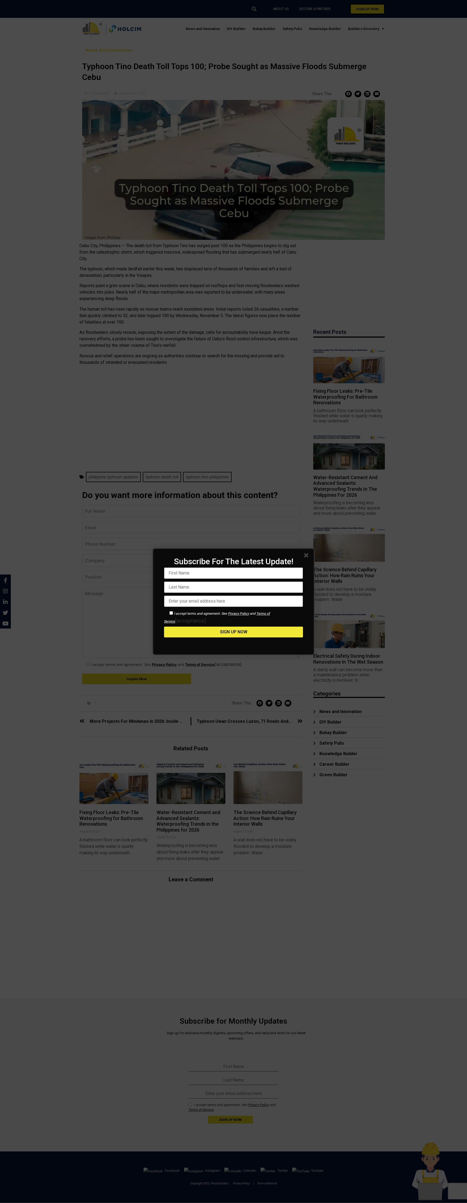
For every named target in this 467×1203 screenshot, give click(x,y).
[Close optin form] (307, 556)
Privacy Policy (238, 613)
